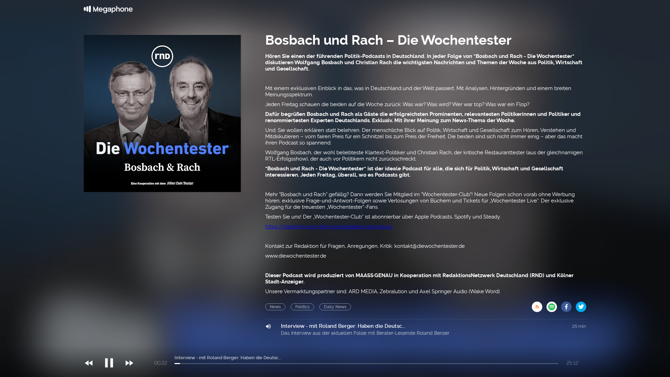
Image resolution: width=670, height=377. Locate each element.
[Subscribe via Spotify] (553, 305)
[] (112, 349)
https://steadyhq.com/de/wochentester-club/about (328, 226)
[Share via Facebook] (568, 305)
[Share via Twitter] (581, 305)
